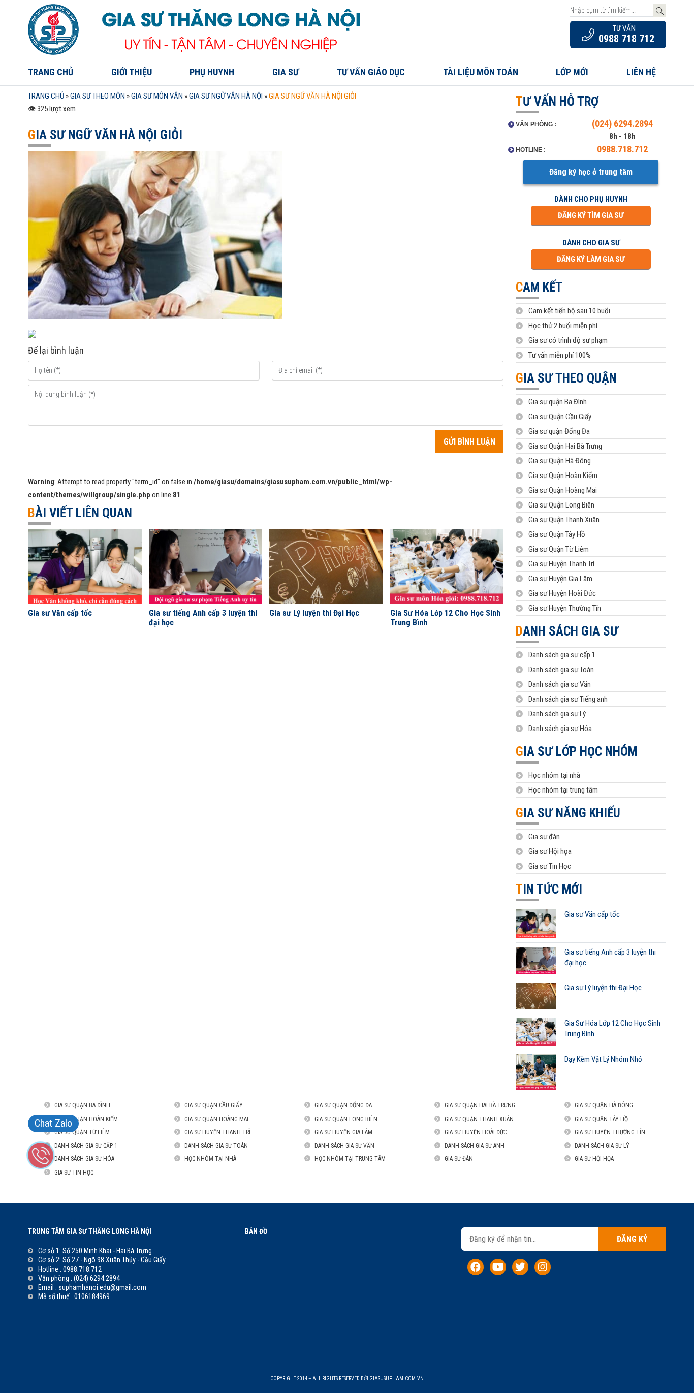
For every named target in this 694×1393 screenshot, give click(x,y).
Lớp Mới (572, 72)
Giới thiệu (131, 72)
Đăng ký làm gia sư (590, 259)
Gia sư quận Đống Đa (559, 431)
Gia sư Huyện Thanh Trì (561, 563)
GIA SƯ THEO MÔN (97, 96)
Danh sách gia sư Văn (559, 684)
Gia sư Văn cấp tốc (60, 613)
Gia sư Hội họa (550, 851)
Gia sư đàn (544, 836)
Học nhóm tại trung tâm (563, 790)
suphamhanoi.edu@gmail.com (102, 1287)
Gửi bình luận (469, 442)
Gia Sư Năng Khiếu (568, 813)
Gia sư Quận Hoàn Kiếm (562, 475)
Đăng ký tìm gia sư (590, 215)
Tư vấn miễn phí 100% (559, 355)
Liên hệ (641, 72)
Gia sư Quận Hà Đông (559, 460)
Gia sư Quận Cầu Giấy (559, 416)
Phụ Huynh (212, 72)
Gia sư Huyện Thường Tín (564, 608)
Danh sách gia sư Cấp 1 (85, 1145)
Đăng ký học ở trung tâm (591, 172)
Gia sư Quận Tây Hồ (556, 534)
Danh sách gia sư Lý (557, 713)
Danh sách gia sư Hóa (560, 728)
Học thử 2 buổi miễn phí (562, 325)
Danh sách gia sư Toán (561, 669)
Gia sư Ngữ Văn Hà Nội (226, 96)
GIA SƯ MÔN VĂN (157, 96)
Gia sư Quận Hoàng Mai (562, 490)
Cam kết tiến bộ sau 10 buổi (569, 310)
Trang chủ (50, 72)
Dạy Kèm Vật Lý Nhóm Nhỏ (603, 1059)
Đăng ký (632, 1239)
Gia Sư (285, 72)
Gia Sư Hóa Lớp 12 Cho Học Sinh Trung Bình (445, 617)
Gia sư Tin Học (549, 866)
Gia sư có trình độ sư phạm (568, 340)
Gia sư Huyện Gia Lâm (560, 578)
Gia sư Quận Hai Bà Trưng (565, 446)
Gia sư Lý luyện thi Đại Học (314, 613)
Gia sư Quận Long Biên (561, 505)
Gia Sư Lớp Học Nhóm (576, 751)
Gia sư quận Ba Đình (557, 401)
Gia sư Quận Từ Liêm (558, 549)
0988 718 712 (626, 39)
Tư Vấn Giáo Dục (371, 72)
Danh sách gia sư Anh (474, 1145)
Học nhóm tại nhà (554, 775)
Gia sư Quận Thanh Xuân (564, 519)
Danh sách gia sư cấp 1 (561, 654)
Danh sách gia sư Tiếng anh (568, 699)
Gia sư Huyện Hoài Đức (562, 593)
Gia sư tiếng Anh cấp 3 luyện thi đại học (203, 617)
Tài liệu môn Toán (480, 72)
